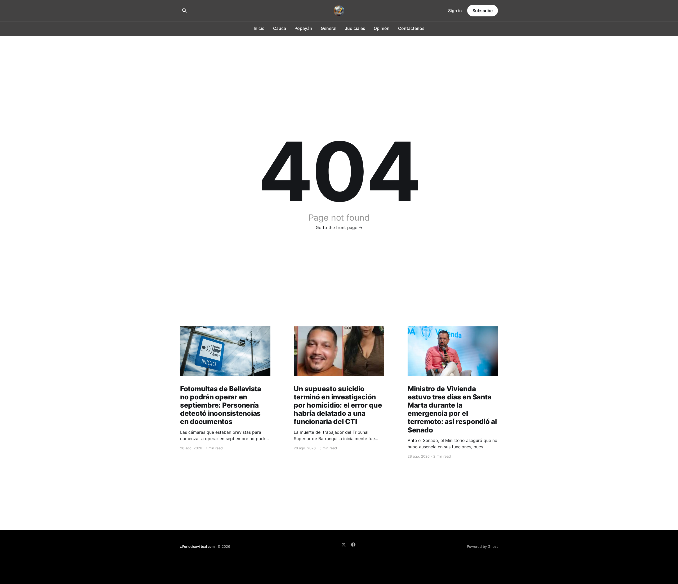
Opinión (382, 28)
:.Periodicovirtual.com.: (198, 546)
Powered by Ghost (482, 546)
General (328, 28)
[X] (344, 544)
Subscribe (482, 10)
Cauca (279, 28)
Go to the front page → (339, 227)
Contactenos (411, 28)
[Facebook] (353, 544)
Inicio (259, 28)
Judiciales (355, 28)
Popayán (303, 28)
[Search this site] (184, 10)
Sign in (455, 10)
